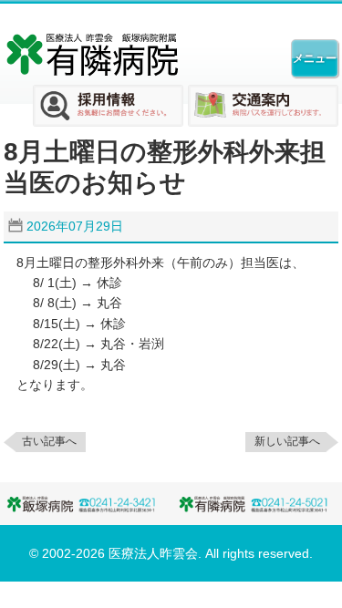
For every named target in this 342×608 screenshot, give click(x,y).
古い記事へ (49, 441)
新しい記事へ (287, 441)
